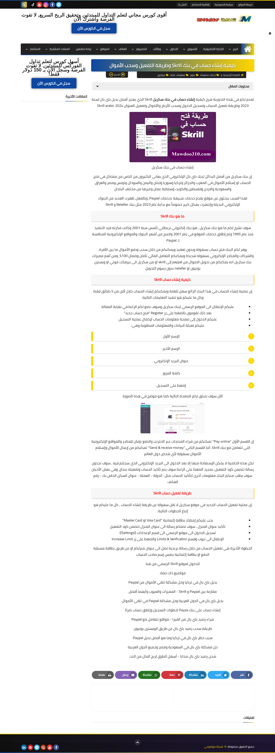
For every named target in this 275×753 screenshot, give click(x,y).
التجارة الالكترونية (213, 49)
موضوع (161, 75)
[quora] (43, 747)
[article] (134, 697)
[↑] (137, 742)
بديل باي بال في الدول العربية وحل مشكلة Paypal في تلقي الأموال (172, 600)
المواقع (105, 49)
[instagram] (46, 4)
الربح (235, 49)
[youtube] (39, 4)
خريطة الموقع (245, 4)
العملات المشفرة (60, 49)
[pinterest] (30, 747)
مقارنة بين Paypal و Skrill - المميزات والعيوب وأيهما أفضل (173, 591)
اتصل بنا (182, 4)
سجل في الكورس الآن (94, 28)
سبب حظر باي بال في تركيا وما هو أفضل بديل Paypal (173, 637)
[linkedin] (24, 747)
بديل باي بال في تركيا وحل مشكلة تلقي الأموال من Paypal (172, 582)
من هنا (151, 563)
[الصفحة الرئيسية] (247, 49)
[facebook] (52, 4)
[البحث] (24, 5)
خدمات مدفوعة (208, 75)
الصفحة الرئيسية (231, 75)
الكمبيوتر (141, 49)
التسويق (192, 49)
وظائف (157, 49)
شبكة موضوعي (213, 747)
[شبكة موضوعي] (225, 18)
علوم (192, 75)
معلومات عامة (177, 75)
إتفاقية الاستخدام (200, 4)
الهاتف (123, 49)
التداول (174, 49)
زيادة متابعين (83, 49)
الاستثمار (35, 49)
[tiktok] (33, 4)
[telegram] (59, 4)
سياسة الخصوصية (224, 4)
